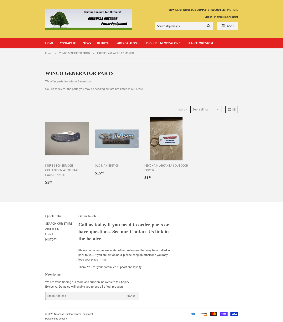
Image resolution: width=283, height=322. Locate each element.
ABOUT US (52, 229)
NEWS (87, 43)
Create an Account (227, 16)
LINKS (49, 234)
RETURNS (103, 43)
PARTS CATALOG (126, 43)
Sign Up (131, 296)
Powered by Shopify (56, 318)
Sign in (208, 16)
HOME (49, 43)
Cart (230, 25)
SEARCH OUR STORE (201, 43)
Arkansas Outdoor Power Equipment (73, 314)
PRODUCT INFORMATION (162, 43)
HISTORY (51, 239)
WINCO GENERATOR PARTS (74, 53)
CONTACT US (68, 43)
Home (48, 53)
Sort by (182, 109)
